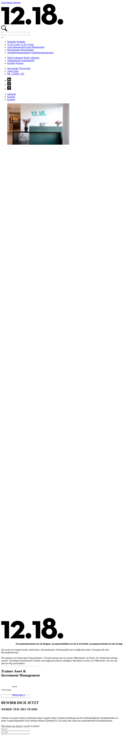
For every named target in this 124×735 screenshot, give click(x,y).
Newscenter (13, 68)
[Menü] (2, 37)
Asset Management (16, 47)
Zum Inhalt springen (11, 2)
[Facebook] (9, 89)
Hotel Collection (15, 57)
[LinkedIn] (9, 80)
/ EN (11, 73)
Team (10, 71)
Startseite (11, 41)
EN (20, 73)
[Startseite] (32, 24)
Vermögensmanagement (18, 52)
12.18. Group (13, 44)
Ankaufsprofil (14, 60)
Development (13, 50)
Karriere (11, 63)
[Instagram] (9, 84)
